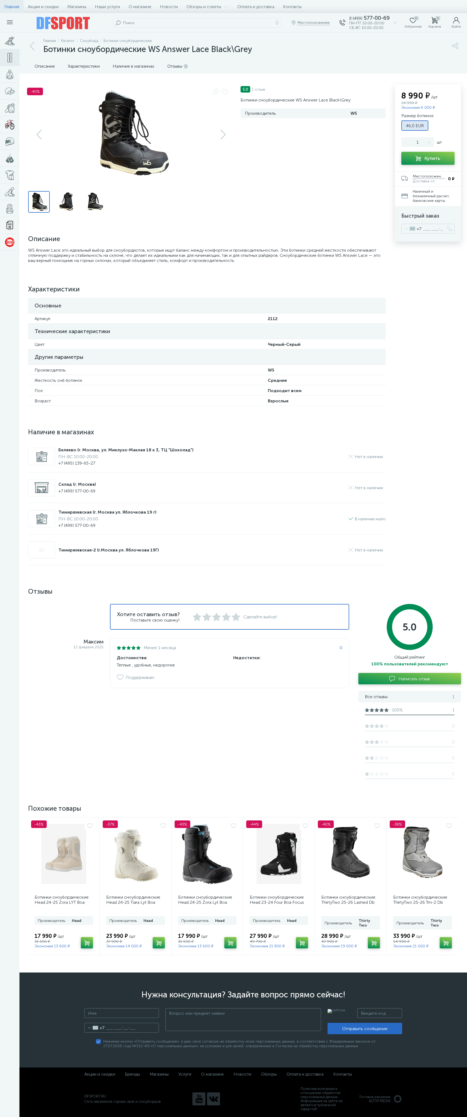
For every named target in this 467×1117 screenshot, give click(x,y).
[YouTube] (198, 1098)
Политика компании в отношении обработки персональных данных (321, 1093)
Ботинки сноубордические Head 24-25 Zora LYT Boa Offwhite (62, 902)
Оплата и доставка (255, 6)
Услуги (184, 1074)
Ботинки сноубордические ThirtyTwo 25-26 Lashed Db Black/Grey (348, 902)
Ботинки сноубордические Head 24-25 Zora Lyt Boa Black (205, 902)
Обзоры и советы (203, 6)
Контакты (292, 6)
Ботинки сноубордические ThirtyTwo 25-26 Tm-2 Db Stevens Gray (420, 902)
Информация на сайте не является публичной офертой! (322, 1105)
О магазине (140, 6)
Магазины (76, 6)
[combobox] (411, 228)
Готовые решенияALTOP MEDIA (374, 1099)
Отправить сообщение (365, 1028)
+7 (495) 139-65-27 (76, 463)
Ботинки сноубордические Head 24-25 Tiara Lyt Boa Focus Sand (133, 902)
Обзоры (269, 1074)
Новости (169, 6)
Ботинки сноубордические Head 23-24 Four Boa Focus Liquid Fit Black (277, 902)
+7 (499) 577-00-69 (76, 491)
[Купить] (87, 942)
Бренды (132, 1074)
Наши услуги (107, 6)
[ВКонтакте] (213, 1098)
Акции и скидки (43, 6)
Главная (11, 6)
